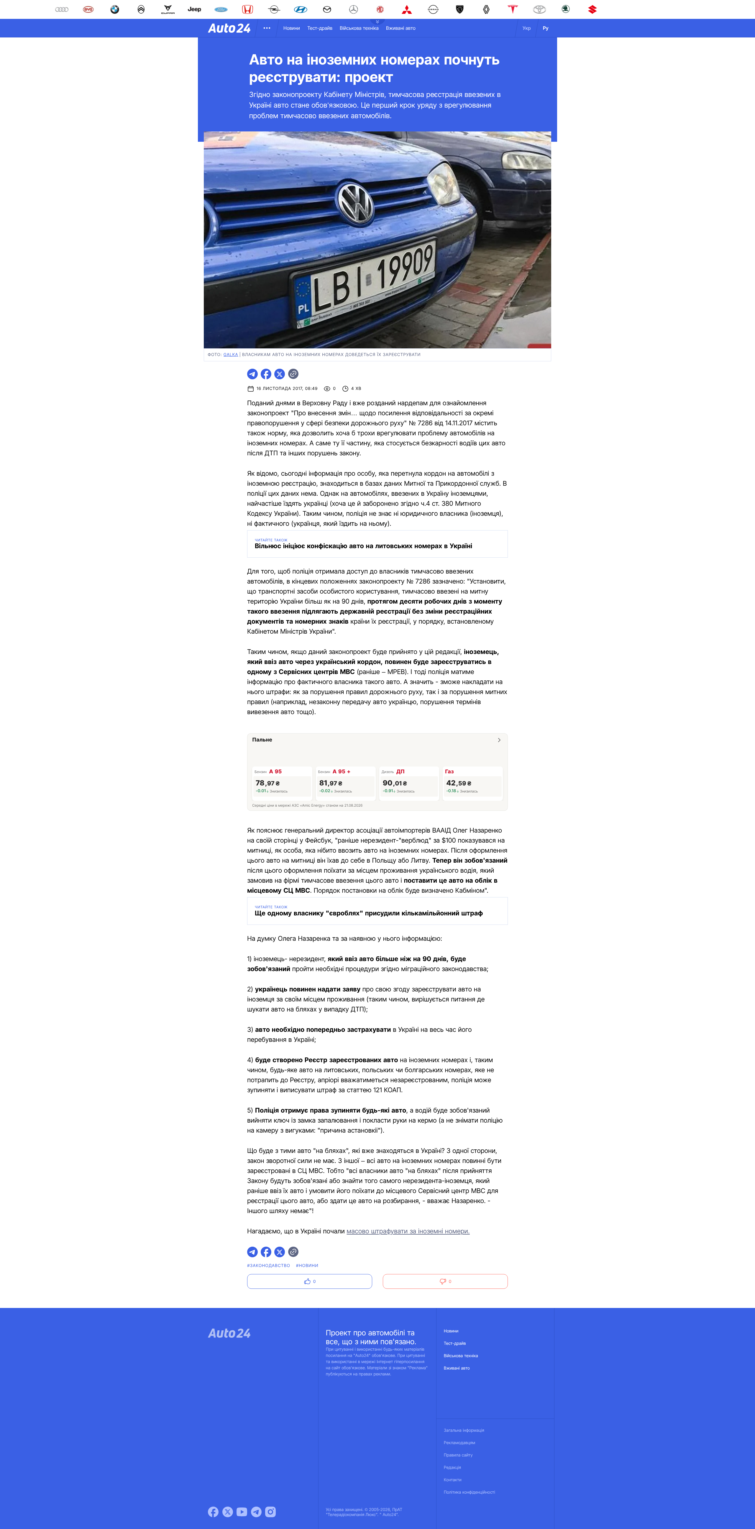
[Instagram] (270, 1512)
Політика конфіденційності (469, 1492)
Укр (527, 28)
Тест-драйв (319, 28)
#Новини (307, 1265)
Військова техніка (359, 28)
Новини (291, 28)
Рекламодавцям (459, 1442)
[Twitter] (227, 1512)
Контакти (453, 1479)
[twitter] (279, 374)
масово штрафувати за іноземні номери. (408, 1231)
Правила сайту (458, 1455)
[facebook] (266, 374)
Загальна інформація (464, 1430)
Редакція (452, 1467)
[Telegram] (256, 1512)
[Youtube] (242, 1512)
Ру (546, 28)
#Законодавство (268, 1265)
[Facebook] (213, 1512)
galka (231, 354)
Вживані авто (401, 28)
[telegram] (252, 374)
